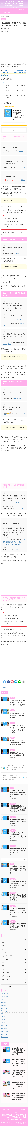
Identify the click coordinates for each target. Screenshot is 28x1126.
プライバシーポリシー (7, 1109)
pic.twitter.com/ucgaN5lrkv (12, 503)
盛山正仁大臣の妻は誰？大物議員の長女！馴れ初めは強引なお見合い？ (17, 742)
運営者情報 (23, 1109)
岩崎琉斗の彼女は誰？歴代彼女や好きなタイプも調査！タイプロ (18, 850)
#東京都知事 (9, 542)
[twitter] (4, 681)
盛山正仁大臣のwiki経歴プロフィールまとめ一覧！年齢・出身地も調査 (17, 703)
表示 (16, 130)
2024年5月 (4, 1014)
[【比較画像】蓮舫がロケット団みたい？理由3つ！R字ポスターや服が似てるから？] (16, 681)
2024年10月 (4, 999)
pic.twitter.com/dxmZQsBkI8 (12, 320)
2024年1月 (4, 1025)
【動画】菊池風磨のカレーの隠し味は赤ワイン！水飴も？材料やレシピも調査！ (18, 808)
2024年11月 (4, 996)
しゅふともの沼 (14, 1112)
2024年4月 (4, 1017)
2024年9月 (4, 1002)
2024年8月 (4, 1005)
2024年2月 (4, 1022)
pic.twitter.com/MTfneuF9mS (12, 544)
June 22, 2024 (7, 344)
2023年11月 (4, 1031)
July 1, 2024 (18, 253)
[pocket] (12, 681)
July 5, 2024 (21, 167)
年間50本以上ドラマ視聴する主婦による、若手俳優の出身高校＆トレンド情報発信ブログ (14, 1117)
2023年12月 (4, 1028)
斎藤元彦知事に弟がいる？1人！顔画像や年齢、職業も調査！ (17, 755)
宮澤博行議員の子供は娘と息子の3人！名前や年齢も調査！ (17, 715)
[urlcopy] (23, 681)
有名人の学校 (21, 9)
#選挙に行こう (18, 542)
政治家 (4, 687)
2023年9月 (4, 1037)
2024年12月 (4, 993)
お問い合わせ (7, 12)
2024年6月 (4, 1011)
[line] (19, 681)
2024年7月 (4, 1008)
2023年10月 (4, 1034)
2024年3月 (4, 1019)
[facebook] (8, 681)
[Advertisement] (14, 47)
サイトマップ (16, 1109)
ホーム (7, 9)
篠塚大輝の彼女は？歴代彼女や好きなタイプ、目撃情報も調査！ (18, 821)
